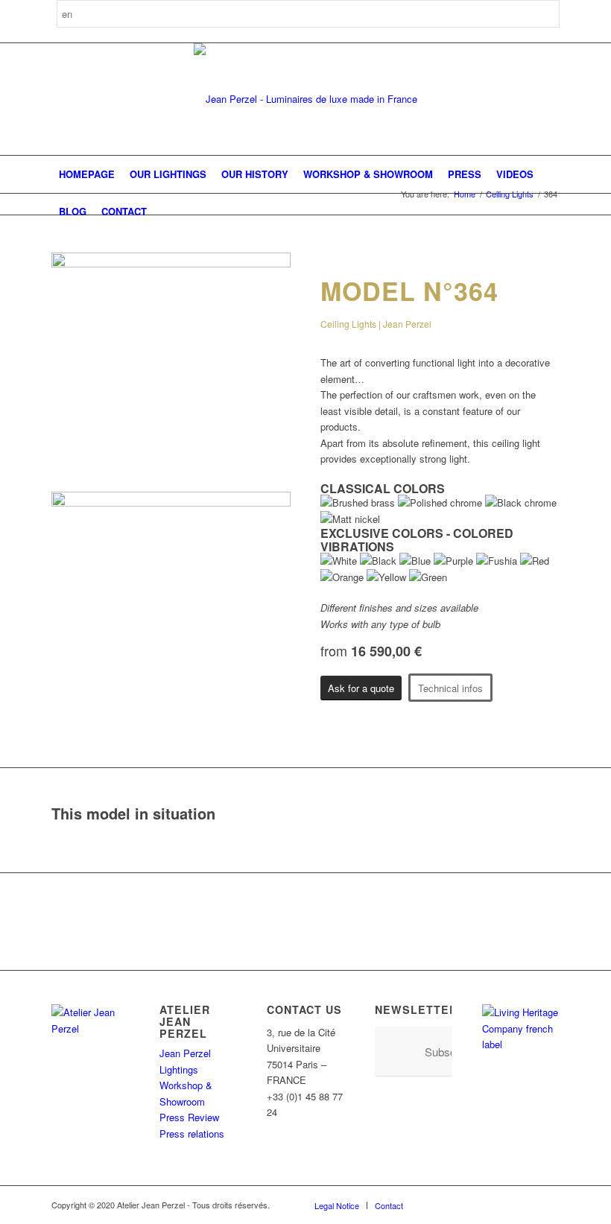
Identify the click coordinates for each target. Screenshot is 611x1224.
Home (464, 194)
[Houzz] (504, 1204)
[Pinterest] (481, 1204)
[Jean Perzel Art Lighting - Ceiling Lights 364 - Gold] (171, 263)
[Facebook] (436, 1204)
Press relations (191, 1133)
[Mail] (548, 1204)
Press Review (189, 1117)
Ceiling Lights (510, 194)
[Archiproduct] (526, 1204)
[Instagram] (459, 1204)
